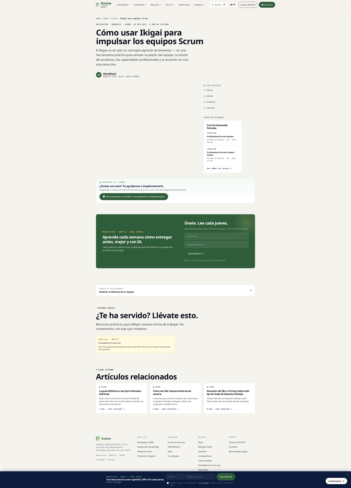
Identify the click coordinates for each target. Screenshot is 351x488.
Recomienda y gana (238, 451)
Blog (106, 18)
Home (98, 18)
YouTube (111, 460)
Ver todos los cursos (218, 168)
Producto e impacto (146, 456)
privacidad (203, 483)
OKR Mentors (174, 446)
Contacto (198, 4)
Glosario (202, 451)
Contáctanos (334, 481)
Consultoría (122, 4)
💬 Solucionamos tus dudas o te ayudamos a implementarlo (134, 196)
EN (234, 4)
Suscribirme (226, 476)
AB (98, 74)
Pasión (210, 90)
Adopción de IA (144, 451)
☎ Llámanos (267, 4)
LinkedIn (100, 460)
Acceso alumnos (248, 4)
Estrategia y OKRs (145, 442)
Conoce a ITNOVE (237, 442)
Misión (210, 96)
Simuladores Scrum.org (209, 465)
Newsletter (203, 469)
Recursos (155, 4)
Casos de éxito (205, 460)
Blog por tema (205, 446)
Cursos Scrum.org (176, 442)
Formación (139, 4)
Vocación (211, 108)
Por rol (169, 4)
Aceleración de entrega (148, 446)
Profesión (211, 102)
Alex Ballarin (109, 73)
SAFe (170, 451)
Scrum (114, 18)
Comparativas (204, 456)
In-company (173, 456)
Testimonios (184, 4)
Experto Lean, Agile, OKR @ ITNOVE (121, 76)
